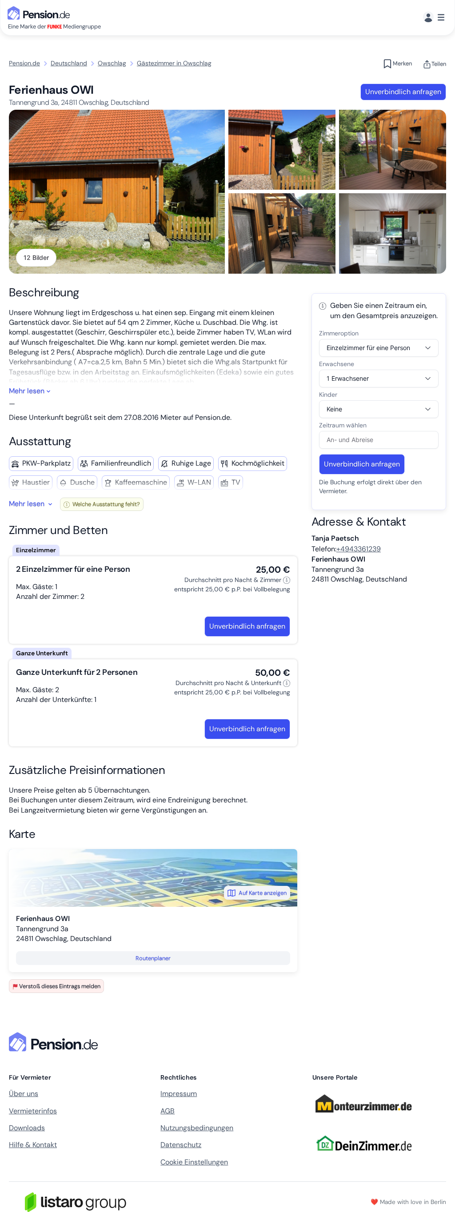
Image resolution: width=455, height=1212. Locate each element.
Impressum (178, 1093)
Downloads (27, 1127)
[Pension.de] (40, 12)
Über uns (23, 1093)
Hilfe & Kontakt (33, 1144)
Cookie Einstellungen (194, 1162)
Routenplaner (153, 958)
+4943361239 (358, 549)
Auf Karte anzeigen (263, 893)
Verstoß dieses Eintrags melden (59, 986)
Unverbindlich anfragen (403, 91)
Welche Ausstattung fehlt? (105, 504)
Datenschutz (180, 1144)
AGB (167, 1111)
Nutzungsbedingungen (196, 1127)
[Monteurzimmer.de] (363, 1116)
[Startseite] (55, 1042)
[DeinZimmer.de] (363, 1156)
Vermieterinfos (33, 1111)
